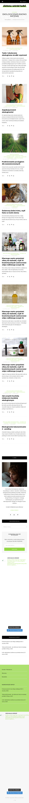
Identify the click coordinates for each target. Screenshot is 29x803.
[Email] (13, 76)
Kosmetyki (23, 253)
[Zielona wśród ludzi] (14, 6)
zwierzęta (15, 206)
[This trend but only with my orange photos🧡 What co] (14, 618)
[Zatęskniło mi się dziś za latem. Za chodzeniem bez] (14, 603)
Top (15, 800)
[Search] (21, 1)
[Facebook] (7, 76)
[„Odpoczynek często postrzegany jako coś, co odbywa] (14, 574)
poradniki (10, 157)
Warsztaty (4, 673)
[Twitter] (9, 76)
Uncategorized (21, 106)
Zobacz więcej (15, 510)
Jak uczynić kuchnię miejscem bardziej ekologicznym (10, 398)
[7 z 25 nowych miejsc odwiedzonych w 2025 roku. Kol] (14, 589)
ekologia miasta (14, 154)
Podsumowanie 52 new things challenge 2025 (12, 641)
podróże (24, 156)
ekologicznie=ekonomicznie (14, 48)
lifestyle (17, 156)
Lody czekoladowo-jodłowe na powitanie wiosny (13, 652)
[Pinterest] (11, 76)
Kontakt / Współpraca (7, 669)
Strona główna (8, 19)
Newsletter (4, 676)
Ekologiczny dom (15, 49)
